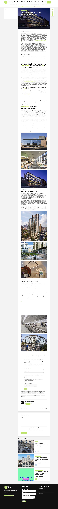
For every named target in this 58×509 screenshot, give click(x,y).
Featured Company (23, 10)
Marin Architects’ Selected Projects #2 (41, 459)
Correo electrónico (32, 427)
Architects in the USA (28, 391)
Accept (26, 381)
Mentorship (28, 395)
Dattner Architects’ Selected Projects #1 (30, 81)
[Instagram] (7, 495)
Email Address (26, 371)
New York (39, 395)
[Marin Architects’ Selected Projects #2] (26, 460)
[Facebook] (5, 495)
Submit (26, 389)
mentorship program (34, 395)
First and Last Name (27, 368)
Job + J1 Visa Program (42, 491)
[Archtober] (26, 446)
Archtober (39, 443)
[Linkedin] (9, 495)
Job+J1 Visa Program (23, 395)
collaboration (23, 392)
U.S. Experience (17, 1)
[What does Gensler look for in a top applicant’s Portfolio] (26, 474)
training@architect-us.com (24, 6)
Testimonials (40, 1)
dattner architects (28, 392)
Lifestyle (23, 1)
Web (19, 6)
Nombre (22, 427)
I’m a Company (41, 493)
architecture (40, 391)
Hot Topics (33, 1)
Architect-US (23, 391)
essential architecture (34, 392)
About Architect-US (41, 488)
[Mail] (13, 495)
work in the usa (23, 396)
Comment (22, 417)
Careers (28, 1)
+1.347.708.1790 (31, 6)
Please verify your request (28, 383)
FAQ (45, 1)
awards (44, 391)
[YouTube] (11, 495)
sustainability (42, 395)
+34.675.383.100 (37, 6)
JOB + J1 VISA (49, 2)
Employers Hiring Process (39, 470)
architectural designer (35, 391)
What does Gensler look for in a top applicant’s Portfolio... (41, 474)
